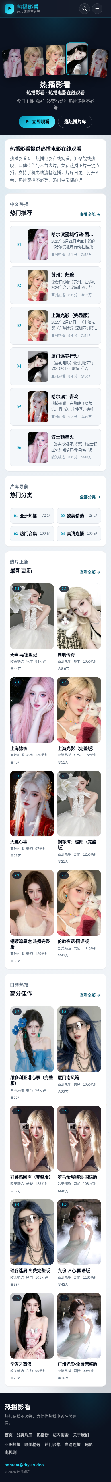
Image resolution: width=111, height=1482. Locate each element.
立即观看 (40, 121)
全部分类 (88, 497)
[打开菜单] (97, 8)
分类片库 (24, 1435)
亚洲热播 (12, 1444)
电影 (89, 1444)
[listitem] (12, 63)
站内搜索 (61, 1435)
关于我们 (81, 1435)
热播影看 (18, 1406)
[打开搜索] (84, 8)
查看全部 (88, 214)
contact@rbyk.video (24, 1464)
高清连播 (73, 1444)
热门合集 (53, 1444)
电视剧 (11, 1452)
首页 (9, 1435)
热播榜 (43, 1435)
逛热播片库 (75, 121)
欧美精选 (32, 1444)
